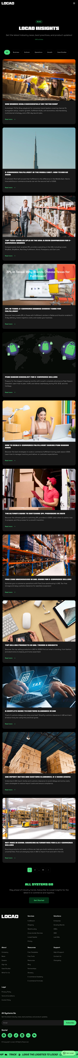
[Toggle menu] (74, 3)
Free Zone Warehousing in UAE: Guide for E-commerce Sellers (38, 579)
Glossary (30, 973)
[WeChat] (34, 1035)
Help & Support (59, 952)
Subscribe (70, 1023)
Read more (21, 119)
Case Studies (61, 52)
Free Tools (31, 956)
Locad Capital (32, 937)
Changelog (57, 960)
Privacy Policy (6, 992)
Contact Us (57, 956)
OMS (55, 933)
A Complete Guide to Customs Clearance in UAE (30, 711)
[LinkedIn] (22, 1035)
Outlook (27, 52)
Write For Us (6, 973)
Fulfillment (31, 921)
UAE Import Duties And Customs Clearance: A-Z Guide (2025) (38, 777)
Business (16, 52)
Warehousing (32, 929)
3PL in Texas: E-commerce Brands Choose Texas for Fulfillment (33, 310)
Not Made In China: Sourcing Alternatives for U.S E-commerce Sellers (39, 844)
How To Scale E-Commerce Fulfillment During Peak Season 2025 (37, 446)
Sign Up (4, 964)
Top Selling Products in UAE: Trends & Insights (31, 645)
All (7, 52)
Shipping (31, 925)
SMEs (55, 929)
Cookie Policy (6, 1000)
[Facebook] (4, 1035)
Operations (38, 52)
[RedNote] (28, 1035)
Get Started (39, 900)
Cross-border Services (35, 933)
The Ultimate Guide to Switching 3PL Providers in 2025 (35, 513)
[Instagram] (10, 1035)
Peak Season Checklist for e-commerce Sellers (31, 377)
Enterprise (57, 921)
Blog (29, 964)
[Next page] (48, 870)
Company (5, 952)
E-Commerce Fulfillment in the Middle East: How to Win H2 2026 (36, 173)
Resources (31, 960)
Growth (49, 52)
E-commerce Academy (35, 977)
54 (43, 870)
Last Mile (57, 937)
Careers (4, 960)
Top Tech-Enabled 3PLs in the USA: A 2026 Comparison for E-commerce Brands (38, 242)
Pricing (30, 941)
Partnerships (32, 968)
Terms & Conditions (8, 996)
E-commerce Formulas (35, 981)
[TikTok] (16, 1035)
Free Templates (33, 952)
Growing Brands (59, 925)
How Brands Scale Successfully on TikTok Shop (31, 104)
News (3, 956)
